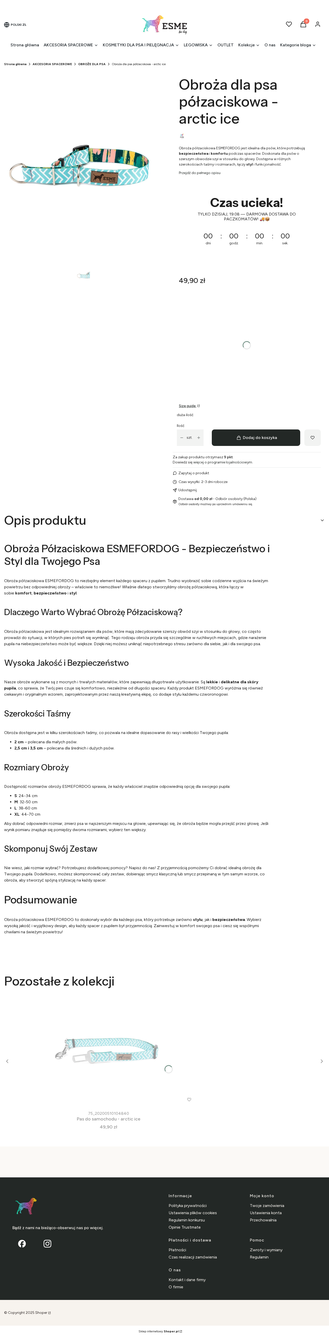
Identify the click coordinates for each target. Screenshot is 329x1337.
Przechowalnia (263, 1220)
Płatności (177, 1249)
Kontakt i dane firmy (187, 1279)
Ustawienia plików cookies (193, 1212)
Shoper (41, 1312)
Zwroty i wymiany (266, 1249)
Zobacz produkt (101, 1099)
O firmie (176, 1286)
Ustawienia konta (266, 1212)
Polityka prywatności (188, 1205)
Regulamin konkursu (187, 1220)
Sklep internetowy (159, 1331)
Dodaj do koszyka (260, 437)
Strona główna (15, 64)
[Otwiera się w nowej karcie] (47, 1243)
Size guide (187, 406)
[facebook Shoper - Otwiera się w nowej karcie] (22, 1243)
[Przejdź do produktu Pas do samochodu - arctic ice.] (108, 1051)
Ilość (181, 426)
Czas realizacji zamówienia (193, 1257)
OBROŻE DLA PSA (92, 64)
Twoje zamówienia (267, 1205)
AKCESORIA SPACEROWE (52, 64)
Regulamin (259, 1257)
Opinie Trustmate (185, 1227)
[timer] (247, 224)
